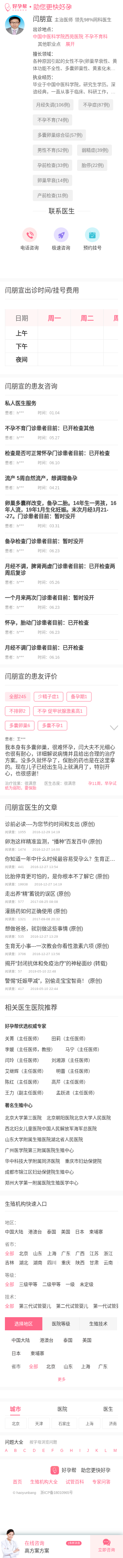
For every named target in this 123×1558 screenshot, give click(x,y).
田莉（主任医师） (69, 1038)
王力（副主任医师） (25, 1092)
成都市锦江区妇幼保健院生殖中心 (39, 1172)
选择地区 (23, 1323)
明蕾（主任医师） (74, 1071)
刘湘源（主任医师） (72, 1060)
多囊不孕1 (52, 725)
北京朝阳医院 (60, 1117)
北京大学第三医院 (23, 1117)
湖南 (37, 1262)
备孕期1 (79, 696)
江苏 (94, 1253)
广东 (66, 1253)
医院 (62, 1409)
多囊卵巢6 (19, 725)
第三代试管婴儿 (35, 1306)
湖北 (23, 1262)
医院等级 (61, 1323)
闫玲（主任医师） (23, 1060)
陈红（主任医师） (23, 1082)
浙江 (108, 1253)
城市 (15, 1409)
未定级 (86, 1284)
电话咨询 (29, 247)
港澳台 (35, 1231)
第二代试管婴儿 (72, 1306)
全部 (9, 1253)
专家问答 (101, 1481)
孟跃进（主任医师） (76, 1092)
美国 (65, 1231)
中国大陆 (14, 1231)
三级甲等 (28, 1284)
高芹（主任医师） (69, 1082)
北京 (23, 1253)
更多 (62, 1379)
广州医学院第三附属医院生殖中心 (39, 1150)
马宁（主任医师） (83, 1049)
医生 (108, 1409)
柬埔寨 (96, 1231)
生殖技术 (98, 1323)
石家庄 (64, 1424)
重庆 (66, 1262)
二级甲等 (51, 1284)
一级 (70, 1284)
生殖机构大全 (44, 1481)
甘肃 (94, 1262)
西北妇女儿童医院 (23, 1128)
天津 (39, 1424)
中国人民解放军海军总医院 (69, 1128)
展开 (70, 44)
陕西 (80, 1262)
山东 (37, 1253)
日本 (79, 1231)
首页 (17, 1481)
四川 (51, 1262)
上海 (51, 1253)
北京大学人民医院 (92, 1117)
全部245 (17, 696)
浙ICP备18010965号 (56, 1493)
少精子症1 (48, 696)
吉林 (9, 1262)
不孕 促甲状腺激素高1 (60, 711)
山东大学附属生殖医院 (28, 1139)
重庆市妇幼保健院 (83, 1161)
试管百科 (75, 1481)
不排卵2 (17, 711)
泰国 (51, 1231)
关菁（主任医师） (23, 1038)
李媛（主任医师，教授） (30, 1049)
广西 (80, 1253)
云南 (108, 1262)
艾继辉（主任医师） (25, 1071)
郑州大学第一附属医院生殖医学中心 (41, 1182)
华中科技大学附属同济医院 (32, 1161)
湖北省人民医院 (67, 1139)
